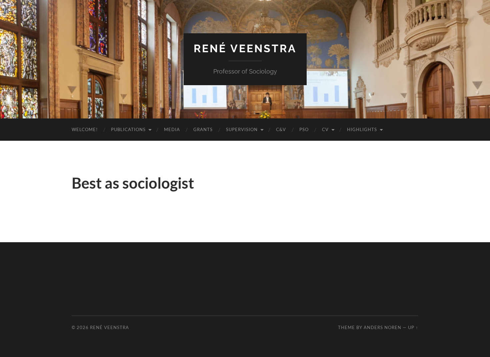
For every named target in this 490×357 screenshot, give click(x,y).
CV (325, 129)
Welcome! (85, 129)
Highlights (362, 129)
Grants (203, 129)
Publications (128, 129)
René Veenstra (245, 48)
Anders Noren (382, 327)
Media (172, 129)
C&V (281, 129)
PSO (304, 129)
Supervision (242, 129)
